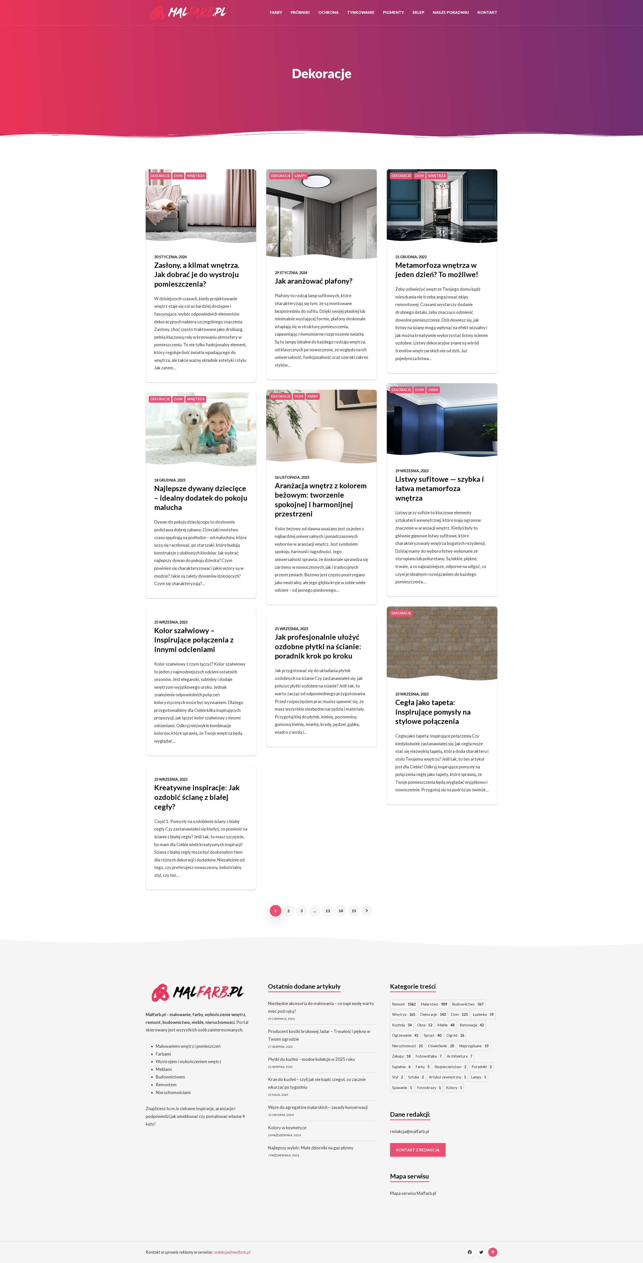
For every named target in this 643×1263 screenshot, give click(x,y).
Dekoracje (433, 1014)
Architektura (459, 1056)
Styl (397, 1077)
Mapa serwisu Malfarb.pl (413, 1193)
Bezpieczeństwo (450, 1067)
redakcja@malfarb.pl (409, 1131)
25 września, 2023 (170, 622)
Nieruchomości (407, 1046)
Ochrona (328, 12)
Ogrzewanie (405, 1035)
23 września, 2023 (170, 779)
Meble (446, 1025)
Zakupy (401, 1056)
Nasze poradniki (451, 12)
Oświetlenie (441, 1046)
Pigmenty (393, 12)
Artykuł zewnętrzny (447, 1077)
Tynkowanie (360, 12)
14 (341, 910)
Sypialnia (401, 1067)
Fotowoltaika (429, 1056)
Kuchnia (402, 1025)
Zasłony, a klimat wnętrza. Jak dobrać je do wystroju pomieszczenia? (196, 274)
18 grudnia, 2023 (169, 480)
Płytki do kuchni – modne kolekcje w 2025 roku (311, 1059)
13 (328, 910)
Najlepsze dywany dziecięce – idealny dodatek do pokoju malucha (200, 497)
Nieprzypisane (474, 1046)
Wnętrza (403, 1014)
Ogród (455, 1035)
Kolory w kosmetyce (287, 1127)
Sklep (418, 12)
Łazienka (483, 1014)
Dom (459, 1014)
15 (354, 910)
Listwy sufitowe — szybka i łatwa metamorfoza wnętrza (439, 488)
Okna (424, 1025)
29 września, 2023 (411, 471)
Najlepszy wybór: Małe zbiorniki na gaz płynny (310, 1147)
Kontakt (487, 12)
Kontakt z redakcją (418, 1150)
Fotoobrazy (429, 1087)
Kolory (454, 1087)
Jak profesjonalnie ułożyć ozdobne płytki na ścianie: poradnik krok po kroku (318, 646)
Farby (276, 12)
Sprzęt (432, 1035)
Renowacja (472, 1025)
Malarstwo (434, 1004)
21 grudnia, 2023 (410, 257)
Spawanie (402, 1087)
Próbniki (300, 12)
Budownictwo (468, 1004)
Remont (404, 1004)
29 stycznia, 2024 (291, 273)
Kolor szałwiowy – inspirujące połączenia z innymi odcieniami (194, 640)
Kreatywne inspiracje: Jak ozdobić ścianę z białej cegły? (197, 797)
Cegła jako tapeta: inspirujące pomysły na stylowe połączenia (433, 711)
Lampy (478, 1077)
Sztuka (416, 1077)
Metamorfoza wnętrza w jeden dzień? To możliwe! (436, 269)
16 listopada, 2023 (292, 477)
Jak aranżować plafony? (313, 280)
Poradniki (481, 1067)
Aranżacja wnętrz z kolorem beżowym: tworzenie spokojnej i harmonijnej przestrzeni (321, 499)
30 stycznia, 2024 (170, 257)
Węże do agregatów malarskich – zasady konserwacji (318, 1107)
